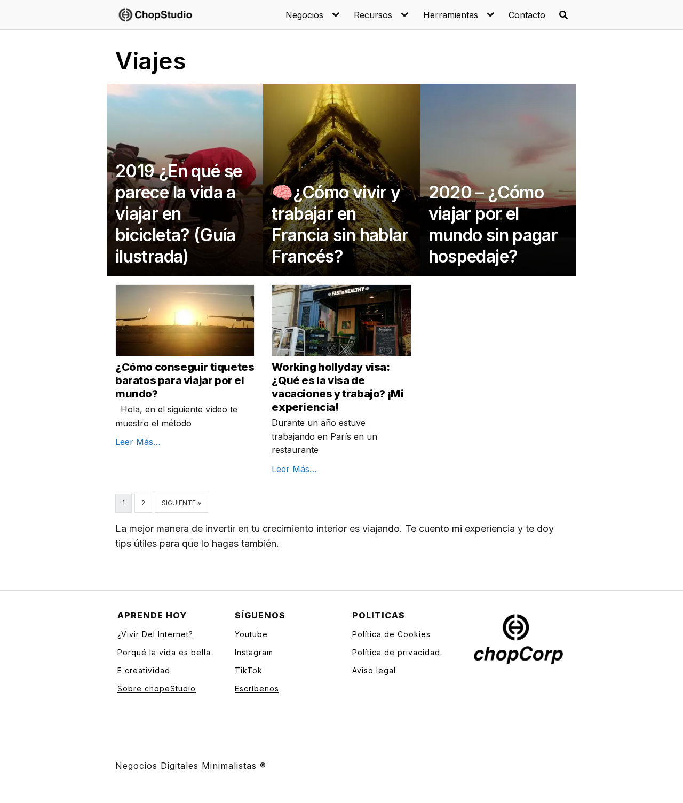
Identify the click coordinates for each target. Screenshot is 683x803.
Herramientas (450, 15)
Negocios (304, 15)
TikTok (249, 670)
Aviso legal (374, 670)
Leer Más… (138, 441)
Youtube (251, 634)
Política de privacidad (396, 652)
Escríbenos (257, 688)
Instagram (254, 652)
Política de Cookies (391, 634)
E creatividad (143, 670)
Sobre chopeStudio (156, 688)
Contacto (527, 15)
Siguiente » (181, 503)
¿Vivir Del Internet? (155, 634)
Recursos (373, 15)
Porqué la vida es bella (164, 652)
